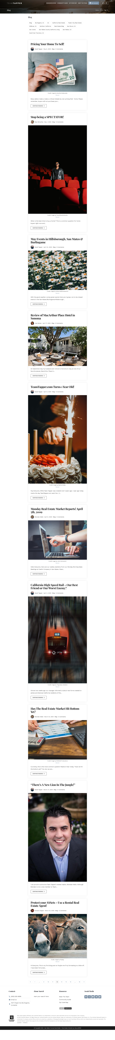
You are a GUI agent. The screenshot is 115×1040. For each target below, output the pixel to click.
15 (70, 982)
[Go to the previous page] (30, 982)
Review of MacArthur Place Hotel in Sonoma (53, 316)
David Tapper (38, 49)
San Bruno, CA (71, 26)
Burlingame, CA (39, 22)
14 (66, 982)
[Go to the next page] (84, 982)
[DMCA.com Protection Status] (65, 1008)
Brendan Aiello (39, 517)
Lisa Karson (38, 323)
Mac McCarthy (39, 122)
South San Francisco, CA (36, 33)
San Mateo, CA (67, 29)
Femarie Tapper (39, 910)
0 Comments (59, 49)
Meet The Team (64, 996)
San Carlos (32, 29)
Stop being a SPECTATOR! (47, 117)
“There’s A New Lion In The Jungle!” (53, 785)
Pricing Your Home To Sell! (47, 44)
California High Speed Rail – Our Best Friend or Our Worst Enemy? (54, 586)
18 (79, 982)
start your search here (41, 996)
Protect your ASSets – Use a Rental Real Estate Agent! (55, 904)
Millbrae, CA (32, 26)
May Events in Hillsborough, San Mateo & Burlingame (57, 240)
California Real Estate (58, 22)
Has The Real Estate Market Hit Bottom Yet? (55, 710)
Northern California (45, 26)
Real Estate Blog (59, 26)
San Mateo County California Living (49, 29)
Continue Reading (37, 105)
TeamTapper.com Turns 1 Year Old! (52, 387)
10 (48, 982)
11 (52, 982)
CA (48, 22)
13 (61, 982)
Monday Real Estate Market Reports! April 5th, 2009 (57, 510)
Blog (30, 22)
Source (57, 95)
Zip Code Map (63, 1002)
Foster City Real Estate (75, 22)
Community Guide (65, 999)
